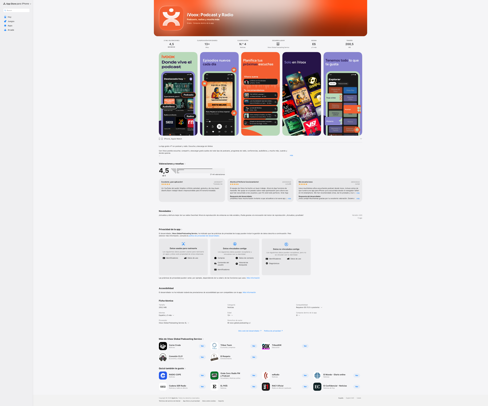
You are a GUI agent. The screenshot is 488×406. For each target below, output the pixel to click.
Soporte (221, 401)
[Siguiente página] (365, 94)
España (340, 398)
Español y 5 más (165, 315)
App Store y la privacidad (191, 401)
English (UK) (350, 398)
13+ (228, 315)
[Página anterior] (156, 94)
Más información (253, 278)
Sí (297, 315)
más (291, 155)
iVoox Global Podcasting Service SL (173, 323)
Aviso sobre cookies (209, 401)
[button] (16, 17)
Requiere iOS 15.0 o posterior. (308, 307)
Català (359, 398)
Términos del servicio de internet (169, 401)
